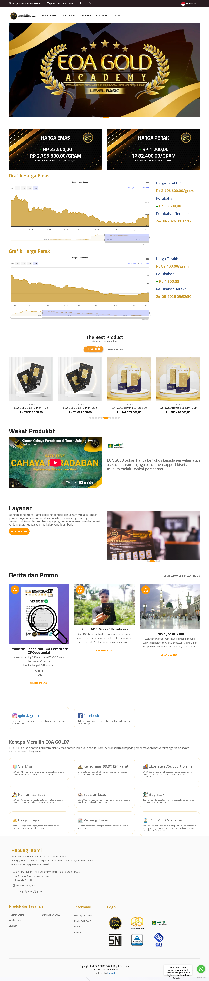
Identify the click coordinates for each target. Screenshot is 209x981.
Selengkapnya (19, 531)
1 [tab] (103, 117)
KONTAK (84, 16)
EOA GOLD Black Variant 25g (31, 407)
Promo (77, 932)
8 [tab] (113, 418)
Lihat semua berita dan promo (182, 576)
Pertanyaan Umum (83, 915)
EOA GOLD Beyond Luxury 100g (129, 407)
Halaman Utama (16, 915)
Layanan (13, 926)
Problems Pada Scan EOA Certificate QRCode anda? (39, 650)
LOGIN (116, 15)
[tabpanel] (104, 70)
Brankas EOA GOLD (51, 915)
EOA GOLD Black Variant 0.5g (178, 407)
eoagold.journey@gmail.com (26, 3)
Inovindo (111, 973)
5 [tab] (101, 418)
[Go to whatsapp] (201, 969)
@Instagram (28, 715)
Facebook (91, 715)
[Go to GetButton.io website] (201, 978)
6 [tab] (104, 418)
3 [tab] (96, 418)
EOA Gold (94, 348)
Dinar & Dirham (115, 349)
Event (77, 927)
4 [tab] (99, 418)
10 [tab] (119, 418)
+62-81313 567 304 (63, 3)
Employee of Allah (170, 634)
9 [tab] (116, 418)
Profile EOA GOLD (82, 921)
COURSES (101, 15)
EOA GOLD (48, 16)
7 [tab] (108, 418)
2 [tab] (107, 117)
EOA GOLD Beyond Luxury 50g (80, 407)
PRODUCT (66, 16)
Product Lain (15, 920)
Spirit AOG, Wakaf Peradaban (104, 629)
